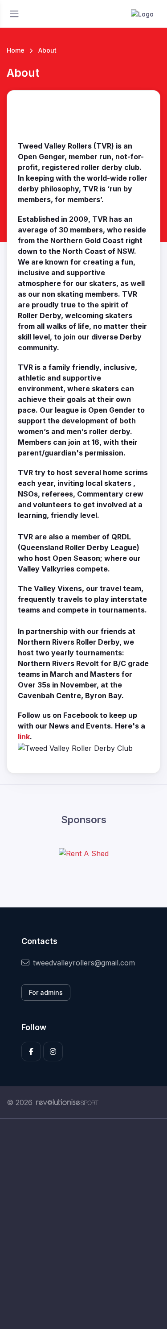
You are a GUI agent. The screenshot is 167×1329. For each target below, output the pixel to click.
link (24, 736)
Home (15, 50)
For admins (46, 992)
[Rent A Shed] (84, 853)
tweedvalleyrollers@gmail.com (84, 962)
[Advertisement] (83, 1224)
